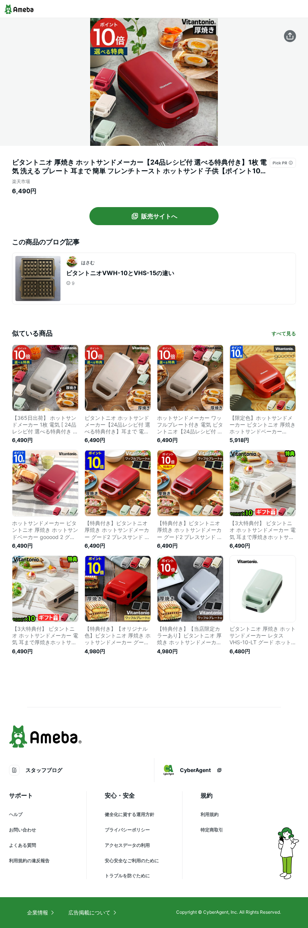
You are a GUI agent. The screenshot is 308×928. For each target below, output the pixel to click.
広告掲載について (89, 912)
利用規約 (210, 814)
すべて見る (284, 333)
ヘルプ (16, 814)
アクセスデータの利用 (127, 845)
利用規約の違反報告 (29, 860)
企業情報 (37, 912)
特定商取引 (212, 830)
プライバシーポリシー (127, 830)
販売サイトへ (159, 216)
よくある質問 (22, 845)
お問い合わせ (22, 830)
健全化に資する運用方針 (129, 814)
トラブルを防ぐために (127, 875)
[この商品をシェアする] (290, 36)
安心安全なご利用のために (132, 860)
